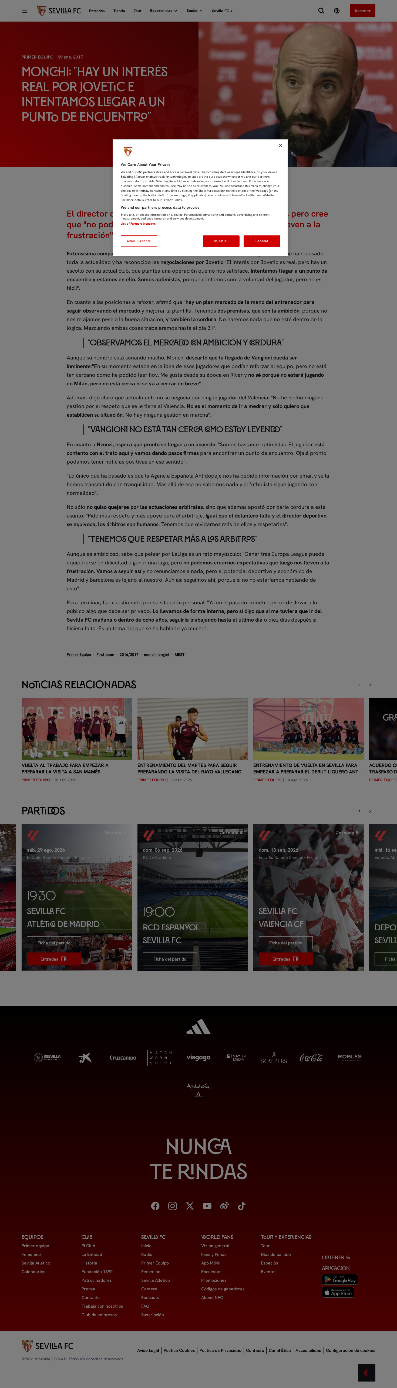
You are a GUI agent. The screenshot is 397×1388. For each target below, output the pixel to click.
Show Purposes (138, 241)
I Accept (261, 241)
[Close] (281, 145)
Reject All (221, 241)
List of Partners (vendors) (138, 223)
